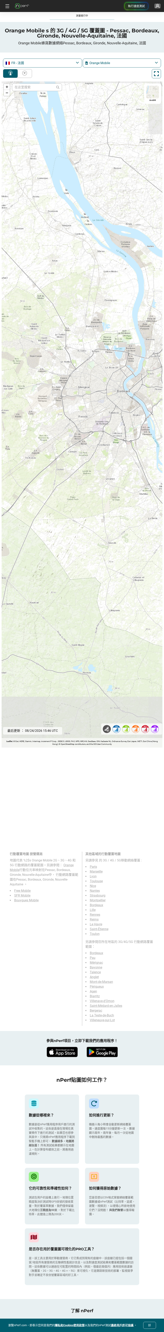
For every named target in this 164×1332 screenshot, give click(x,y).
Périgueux (97, 986)
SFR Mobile (22, 895)
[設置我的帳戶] (157, 6)
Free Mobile (22, 891)
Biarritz (95, 996)
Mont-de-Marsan (101, 982)
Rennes (95, 915)
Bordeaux (96, 905)
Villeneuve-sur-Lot (102, 1020)
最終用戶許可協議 (122, 1325)
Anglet (94, 977)
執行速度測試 (136, 6)
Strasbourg (97, 895)
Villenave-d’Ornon (102, 1001)
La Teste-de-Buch (102, 1015)
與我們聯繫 (116, 1210)
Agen (93, 991)
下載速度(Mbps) (24, 73)
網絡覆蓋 (10, 73)
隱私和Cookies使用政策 (70, 1325)
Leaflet (9, 741)
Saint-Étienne (99, 929)
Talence (95, 972)
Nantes (95, 891)
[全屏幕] (156, 73)
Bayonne (96, 967)
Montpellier (98, 900)
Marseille (96, 871)
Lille (93, 910)
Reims (94, 919)
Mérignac (96, 962)
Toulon (95, 934)
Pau (92, 958)
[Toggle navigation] (6, 6)
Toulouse (96, 881)
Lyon (93, 876)
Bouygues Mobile (26, 900)
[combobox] (42, 63)
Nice (93, 886)
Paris (93, 867)
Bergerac (96, 1010)
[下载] (62, 1052)
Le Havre (96, 924)
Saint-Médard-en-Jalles (106, 1006)
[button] (7, 87)
